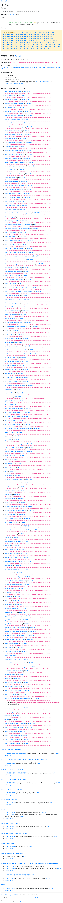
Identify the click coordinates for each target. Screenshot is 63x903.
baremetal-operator (11, 178)
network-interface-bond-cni (12, 853)
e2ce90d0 (20, 393)
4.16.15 (51, 32)
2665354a (18, 565)
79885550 (18, 342)
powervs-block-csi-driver (12, 659)
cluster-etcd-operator (11, 236)
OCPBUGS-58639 (21, 753)
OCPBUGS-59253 (10, 868)
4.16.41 (51, 38)
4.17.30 (31, 46)
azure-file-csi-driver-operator (14, 150)
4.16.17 (12, 34)
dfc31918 (17, 475)
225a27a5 (30, 185)
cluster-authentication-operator (14, 189)
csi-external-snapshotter (12, 369)
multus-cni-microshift (11, 549)
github (21, 901)
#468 (30, 846)
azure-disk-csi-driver (11, 138)
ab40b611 (40, 264)
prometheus (8, 678)
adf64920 (25, 620)
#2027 (58, 783)
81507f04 (23, 232)
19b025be (20, 334)
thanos (7, 719)
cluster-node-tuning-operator (14, 279)
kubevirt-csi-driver (10, 514)
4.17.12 (12, 42)
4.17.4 (18, 48)
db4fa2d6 (21, 217)
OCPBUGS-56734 (10, 783)
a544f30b (23, 138)
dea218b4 (15, 330)
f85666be (22, 534)
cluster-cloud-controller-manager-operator (18, 213)
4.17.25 (50, 44)
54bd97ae (20, 588)
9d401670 (29, 115)
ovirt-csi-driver (9, 647)
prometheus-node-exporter (13, 690)
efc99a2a (26, 338)
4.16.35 (12, 38)
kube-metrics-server (11, 491)
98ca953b (30, 260)
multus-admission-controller (13, 541)
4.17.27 (6, 46)
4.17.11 (6, 42)
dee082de (17, 494)
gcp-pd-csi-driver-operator (13, 424)
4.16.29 (32, 36)
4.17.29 (19, 46)
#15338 (44, 812)
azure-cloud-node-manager (13, 131)
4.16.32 (45, 36)
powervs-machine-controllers (14, 671)
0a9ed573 (36, 256)
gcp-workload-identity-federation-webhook (18, 428)
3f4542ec (32, 510)
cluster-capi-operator (11, 209)
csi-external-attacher (11, 358)
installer (7, 459)
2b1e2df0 (21, 455)
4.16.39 (38, 38)
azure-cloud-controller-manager (14, 127)
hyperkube (8, 436)
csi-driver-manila (10, 334)
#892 (37, 793)
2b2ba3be (33, 287)
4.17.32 (44, 46)
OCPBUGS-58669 (10, 773)
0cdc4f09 (25, 377)
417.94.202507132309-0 (42, 81)
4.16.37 (25, 38)
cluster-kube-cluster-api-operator (15, 252)
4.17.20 (18, 44)
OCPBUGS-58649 (10, 763)
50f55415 (23, 236)
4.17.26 (57, 44)
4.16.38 (32, 38)
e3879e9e (23, 487)
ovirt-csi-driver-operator (12, 651)
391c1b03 (26, 557)
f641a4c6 (29, 189)
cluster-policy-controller (12, 295)
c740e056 (18, 604)
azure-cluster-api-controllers (13, 134)
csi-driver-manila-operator (13, 338)
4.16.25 (6, 36)
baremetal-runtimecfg (11, 181)
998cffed (23, 522)
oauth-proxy (8, 592)
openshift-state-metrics (12, 620)
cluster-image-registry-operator (14, 240)
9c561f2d (27, 412)
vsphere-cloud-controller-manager (15, 723)
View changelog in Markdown (10, 895)
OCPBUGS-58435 (10, 836)
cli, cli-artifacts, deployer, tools (13, 779)
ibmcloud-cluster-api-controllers (15, 448)
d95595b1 (25, 244)
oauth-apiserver (9, 588)
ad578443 (18, 596)
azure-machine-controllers (13, 158)
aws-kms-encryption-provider (14, 115)
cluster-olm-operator (11, 283)
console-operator (10, 318)
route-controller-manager (12, 708)
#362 (51, 803)
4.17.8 (41, 48)
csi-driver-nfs (9, 342)
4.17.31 (37, 46)
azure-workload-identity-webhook (15, 162)
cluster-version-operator (12, 311)
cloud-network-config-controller (15, 185)
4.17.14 (25, 42)
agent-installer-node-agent (13, 91)
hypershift (8, 440)
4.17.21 (24, 44)
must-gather (8, 565)
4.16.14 (44, 32)
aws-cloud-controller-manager (14, 103)
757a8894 (22, 514)
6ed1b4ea (26, 299)
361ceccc (24, 221)
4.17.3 (24, 46)
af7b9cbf (16, 545)
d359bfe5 (28, 134)
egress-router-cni (10, 401)
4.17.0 (42, 40)
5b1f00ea (22, 612)
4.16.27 (19, 36)
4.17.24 (44, 44)
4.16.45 (25, 40)
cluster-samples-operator (12, 299)
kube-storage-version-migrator (14, 506)
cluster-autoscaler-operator (13, 193)
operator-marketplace (11, 643)
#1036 (59, 868)
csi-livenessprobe (10, 373)
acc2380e (26, 268)
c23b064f (27, 424)
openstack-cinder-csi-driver (13, 624)
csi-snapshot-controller (12, 381)
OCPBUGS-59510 (10, 814)
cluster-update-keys (11, 307)
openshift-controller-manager (14, 616)
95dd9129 (21, 201)
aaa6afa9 (26, 659)
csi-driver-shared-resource (13, 346)
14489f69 (30, 448)
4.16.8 (31, 40)
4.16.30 (38, 36)
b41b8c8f (25, 119)
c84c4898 (21, 674)
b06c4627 (25, 311)
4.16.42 (6, 40)
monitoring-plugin (8, 843)
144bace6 (29, 103)
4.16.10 (18, 32)
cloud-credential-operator (11, 789)
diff (22, 83)
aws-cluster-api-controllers (12, 770)
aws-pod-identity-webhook (13, 123)
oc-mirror (7, 600)
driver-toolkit (9, 397)
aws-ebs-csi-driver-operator (13, 111)
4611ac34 (19, 389)
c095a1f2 (32, 350)
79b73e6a (22, 95)
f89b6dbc (33, 628)
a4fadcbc (27, 584)
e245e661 (25, 608)
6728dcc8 (26, 526)
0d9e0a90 (13, 404)
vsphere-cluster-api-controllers (14, 727)
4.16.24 (51, 34)
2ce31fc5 (22, 307)
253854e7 (21, 318)
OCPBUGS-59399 (10, 846)
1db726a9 (19, 647)
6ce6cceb (22, 712)
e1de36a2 (27, 735)
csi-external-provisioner (12, 361)
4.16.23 (45, 34)
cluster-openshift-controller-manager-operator (19, 291)
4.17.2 (11, 44)
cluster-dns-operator (11, 232)
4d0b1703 (24, 553)
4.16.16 (6, 34)
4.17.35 (6, 48)
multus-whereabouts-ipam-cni (14, 561)
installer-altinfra (9, 463)
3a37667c (22, 170)
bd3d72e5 (32, 667)
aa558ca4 (25, 369)
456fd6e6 (24, 643)
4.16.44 (19, 40)
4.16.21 (38, 34)
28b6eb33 (26, 275)
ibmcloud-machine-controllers (14, 451)
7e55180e (27, 91)
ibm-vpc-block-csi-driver (10, 823)
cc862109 (28, 111)
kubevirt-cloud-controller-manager (15, 510)
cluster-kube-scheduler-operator (15, 260)
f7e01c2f (37, 224)
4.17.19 (6, 44)
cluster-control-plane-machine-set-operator (18, 224)
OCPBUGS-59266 (10, 803)
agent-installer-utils (10, 95)
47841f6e (28, 616)
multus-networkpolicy (11, 553)
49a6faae (28, 322)
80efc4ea (27, 123)
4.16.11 (25, 32)
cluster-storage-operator (12, 303)
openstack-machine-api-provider (15, 639)
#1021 (46, 866)
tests (3, 885)
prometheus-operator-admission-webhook (18, 698)
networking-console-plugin (13, 577)
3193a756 (21, 401)
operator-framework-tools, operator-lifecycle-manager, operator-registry (30, 863)
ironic (6, 471)
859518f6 (18, 397)
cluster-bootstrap (10, 201)
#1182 (38, 763)
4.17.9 (46, 48)
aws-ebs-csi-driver (10, 107)
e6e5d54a (22, 178)
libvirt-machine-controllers (13, 518)
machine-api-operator (11, 522)
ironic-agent (8, 475)
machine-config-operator (12, 526)
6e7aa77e (29, 174)
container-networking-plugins (14, 322)
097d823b (31, 723)
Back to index (5, 1)
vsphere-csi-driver (10, 731)
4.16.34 (6, 38)
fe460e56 (25, 361)
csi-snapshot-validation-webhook (15, 385)
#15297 (22, 816)
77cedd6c (28, 686)
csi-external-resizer (11, 365)
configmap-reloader (11, 314)
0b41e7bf (29, 506)
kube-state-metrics (10, 502)
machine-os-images (11, 534)
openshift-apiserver (11, 612)
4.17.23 (37, 44)
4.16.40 (45, 38)
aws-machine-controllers (12, 119)
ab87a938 (22, 365)
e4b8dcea (25, 303)
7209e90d (25, 295)
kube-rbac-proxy (10, 498)
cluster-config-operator (12, 221)
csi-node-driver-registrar (12, 377)
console (4, 809)
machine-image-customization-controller (17, 530)
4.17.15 (32, 42)
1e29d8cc (19, 432)
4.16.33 (51, 36)
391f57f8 (13, 471)
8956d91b (24, 181)
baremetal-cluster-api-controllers (15, 166)
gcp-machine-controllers (12, 416)
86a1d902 (25, 416)
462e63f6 (22, 502)
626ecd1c (30, 127)
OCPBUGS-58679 (10, 793)
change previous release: (30, 895)
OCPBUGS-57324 (10, 888)
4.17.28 (12, 46)
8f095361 (27, 690)
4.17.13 (19, 42)
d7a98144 (26, 682)
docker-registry (9, 393)
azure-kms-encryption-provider (14, 154)
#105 (47, 826)
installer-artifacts (10, 467)
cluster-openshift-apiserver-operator (16, 287)
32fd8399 (36, 213)
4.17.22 (31, 44)
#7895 (57, 753)
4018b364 (26, 158)
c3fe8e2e (23, 358)
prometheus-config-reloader (13, 686)
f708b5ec (21, 498)
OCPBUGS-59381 (10, 878)
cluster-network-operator (12, 275)
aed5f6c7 (31, 252)
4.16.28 (25, 36)
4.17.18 (51, 42)
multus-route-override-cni (13, 557)
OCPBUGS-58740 (10, 826)
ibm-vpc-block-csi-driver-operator (14, 833)
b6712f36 (28, 279)
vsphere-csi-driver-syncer (13, 739)
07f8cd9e (23, 491)
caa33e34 (27, 197)
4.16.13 (38, 32)
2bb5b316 (22, 107)
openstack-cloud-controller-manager (16, 631)
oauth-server (8, 596)
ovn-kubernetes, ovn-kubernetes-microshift (17, 875)
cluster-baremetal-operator (13, 197)
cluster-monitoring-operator (13, 271)
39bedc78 (16, 600)
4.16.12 (31, 32)
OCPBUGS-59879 (10, 812)
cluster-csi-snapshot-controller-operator (17, 228)
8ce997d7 (29, 408)
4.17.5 (24, 48)
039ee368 (21, 731)
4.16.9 (37, 40)
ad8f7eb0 (29, 444)
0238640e (16, 716)
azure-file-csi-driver (11, 146)
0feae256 (25, 651)
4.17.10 (54, 40)
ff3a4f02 (27, 271)
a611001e (25, 569)
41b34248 (31, 166)
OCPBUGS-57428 (10, 866)
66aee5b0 (27, 346)
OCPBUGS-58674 (21, 773)
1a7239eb (35, 530)
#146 (55, 836)
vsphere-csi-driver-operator (13, 735)
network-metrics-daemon (12, 569)
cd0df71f (26, 743)
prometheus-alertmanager (13, 682)
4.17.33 (50, 46)
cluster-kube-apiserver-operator (14, 248)
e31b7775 (23, 283)
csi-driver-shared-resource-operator (16, 350)
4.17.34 (57, 46)
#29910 (50, 888)
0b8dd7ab (29, 451)
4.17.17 (45, 42)
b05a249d (39, 291)
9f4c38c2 (22, 146)
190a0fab (29, 154)
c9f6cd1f (30, 581)
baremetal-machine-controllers (14, 174)
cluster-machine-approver (13, 268)
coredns (7, 330)
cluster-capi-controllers (12, 205)
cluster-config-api (10, 217)
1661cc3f (29, 727)
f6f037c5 (31, 663)
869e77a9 (27, 577)
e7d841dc (21, 373)
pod (6, 655)
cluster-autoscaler (9, 799)
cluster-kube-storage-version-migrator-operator (19, 264)
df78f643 (29, 561)
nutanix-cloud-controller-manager (15, 581)
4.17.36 (12, 48)
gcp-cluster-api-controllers (13, 412)
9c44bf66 (17, 678)
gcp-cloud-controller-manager (14, 408)
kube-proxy (8, 494)
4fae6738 (30, 248)
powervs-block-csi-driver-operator (15, 663)
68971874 (30, 639)
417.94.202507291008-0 (12, 83)
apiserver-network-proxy (12, 99)
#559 (54, 773)
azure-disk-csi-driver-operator (14, 142)
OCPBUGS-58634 (10, 753)
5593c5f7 (31, 635)
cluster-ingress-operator (12, 244)
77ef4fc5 (24, 205)
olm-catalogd (9, 604)
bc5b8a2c (25, 483)
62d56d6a (22, 314)
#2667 (48, 878)
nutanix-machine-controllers (13, 584)
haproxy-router (9, 432)
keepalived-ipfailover (11, 487)
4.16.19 (25, 34)
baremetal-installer (10, 170)
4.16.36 (19, 38)
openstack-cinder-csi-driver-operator (16, 628)
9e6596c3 (29, 479)
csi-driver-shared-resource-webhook (16, 354)
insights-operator (10, 455)
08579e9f (37, 428)
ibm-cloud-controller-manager (14, 444)
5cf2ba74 (18, 592)
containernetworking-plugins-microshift (17, 326)
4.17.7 (35, 48)
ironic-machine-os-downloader (14, 479)
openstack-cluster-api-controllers (15, 635)
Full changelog (9, 755)
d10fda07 (16, 440)
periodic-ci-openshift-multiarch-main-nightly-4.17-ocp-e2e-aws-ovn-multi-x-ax (34, 24)
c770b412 (21, 420)
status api (11, 14)
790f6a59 (30, 240)
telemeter (7, 716)
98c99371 (14, 719)
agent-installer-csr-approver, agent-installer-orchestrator (24, 760)
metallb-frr (8, 538)
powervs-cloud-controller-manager (15, 667)
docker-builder (9, 389)
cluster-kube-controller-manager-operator (18, 256)
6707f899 (31, 162)
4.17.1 (48, 40)
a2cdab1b (23, 209)
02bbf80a (26, 708)
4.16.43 (12, 40)
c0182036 (17, 538)
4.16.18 (19, 34)
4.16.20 (32, 34)
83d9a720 (27, 541)
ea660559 (25, 99)
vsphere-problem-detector (13, 743)
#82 (24, 856)
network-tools (9, 573)
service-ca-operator (11, 712)
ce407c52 (17, 436)
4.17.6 (29, 48)
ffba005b (35, 228)
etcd (6, 404)
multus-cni (8, 545)
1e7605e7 (28, 671)
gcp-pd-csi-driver (10, 420)
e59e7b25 (19, 573)
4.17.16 (38, 42)
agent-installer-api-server (11, 750)
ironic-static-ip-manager (12, 483)
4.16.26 (12, 36)
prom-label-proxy (10, 674)
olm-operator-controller (12, 608)
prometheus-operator (11, 694)
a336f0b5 (27, 518)
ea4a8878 (27, 193)
